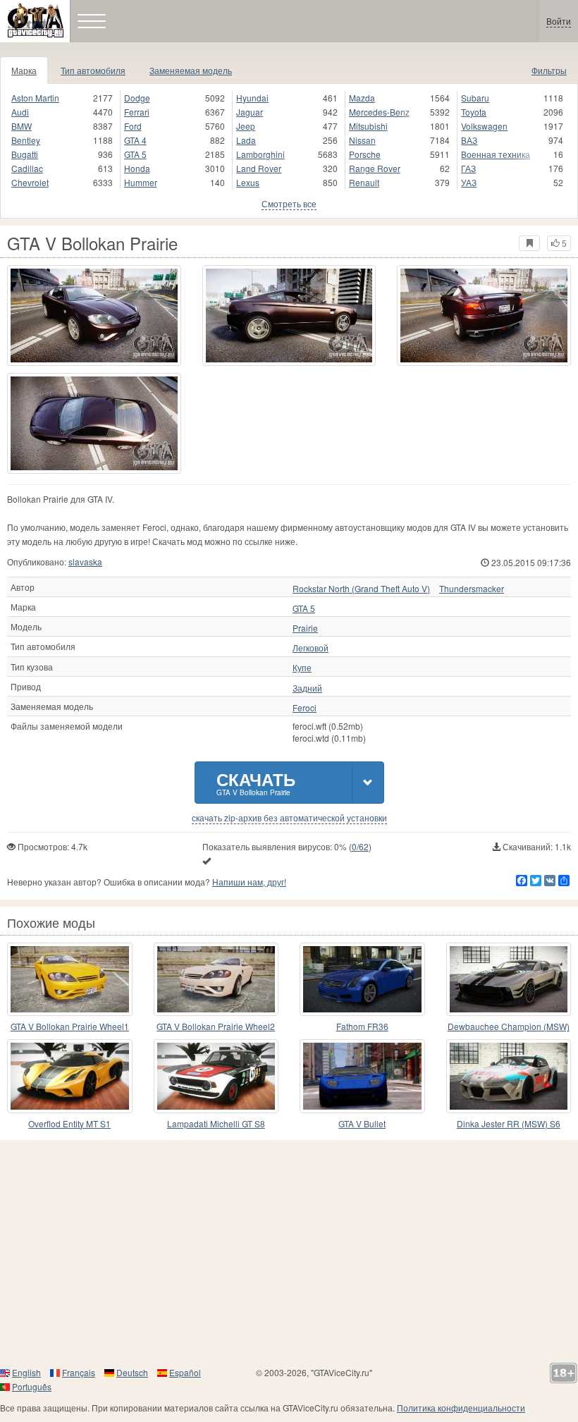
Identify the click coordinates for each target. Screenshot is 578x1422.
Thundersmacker (471, 588)
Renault (364, 182)
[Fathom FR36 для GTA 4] (362, 979)
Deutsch (132, 1372)
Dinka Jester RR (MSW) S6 (508, 1123)
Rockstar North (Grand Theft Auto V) (361, 588)
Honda (137, 168)
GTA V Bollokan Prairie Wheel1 (70, 1026)
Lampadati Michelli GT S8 (216, 1123)
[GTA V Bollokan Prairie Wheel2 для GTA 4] (216, 979)
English (26, 1372)
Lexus (247, 182)
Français (78, 1372)
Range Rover (374, 168)
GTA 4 (135, 140)
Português (31, 1386)
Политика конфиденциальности (461, 1408)
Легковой (310, 647)
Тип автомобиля (93, 70)
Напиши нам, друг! (249, 882)
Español (185, 1372)
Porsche (365, 154)
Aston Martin (35, 98)
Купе (302, 667)
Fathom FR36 (362, 1026)
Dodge (137, 98)
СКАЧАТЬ (255, 782)
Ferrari (136, 112)
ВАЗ (469, 140)
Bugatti (24, 154)
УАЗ (468, 182)
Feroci (304, 707)
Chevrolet (30, 182)
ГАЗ (468, 168)
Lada (246, 140)
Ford (133, 126)
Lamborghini (260, 154)
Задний (307, 688)
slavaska (85, 562)
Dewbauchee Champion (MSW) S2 (509, 1027)
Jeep (245, 126)
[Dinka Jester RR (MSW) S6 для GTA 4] (509, 1076)
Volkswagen (484, 126)
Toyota (473, 112)
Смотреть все (289, 203)
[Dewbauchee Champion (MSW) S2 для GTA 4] (509, 979)
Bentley (25, 140)
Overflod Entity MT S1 (69, 1123)
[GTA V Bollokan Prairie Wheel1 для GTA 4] (70, 979)
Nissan (362, 140)
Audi (20, 112)
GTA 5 (135, 154)
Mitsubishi (368, 126)
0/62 (360, 846)
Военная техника (495, 154)
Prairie (305, 628)
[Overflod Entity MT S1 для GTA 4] (70, 1076)
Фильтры (549, 70)
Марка (24, 70)
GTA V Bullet (362, 1123)
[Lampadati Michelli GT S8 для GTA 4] (216, 1076)
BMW (21, 126)
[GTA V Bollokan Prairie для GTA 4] (94, 315)
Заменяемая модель (190, 70)
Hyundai (252, 98)
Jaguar (249, 112)
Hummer (140, 182)
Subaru (475, 98)
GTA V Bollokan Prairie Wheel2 (215, 1026)
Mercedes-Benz (379, 112)
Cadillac (27, 168)
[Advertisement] (289, 1252)
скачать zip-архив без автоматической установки (289, 817)
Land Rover (258, 168)
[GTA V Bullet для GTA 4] (362, 1076)
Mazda (362, 98)
